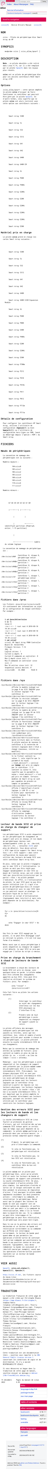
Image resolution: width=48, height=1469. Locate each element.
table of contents (29, 1402)
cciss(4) (5, 25)
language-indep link (29, 1389)
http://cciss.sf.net (12, 1275)
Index (9, 4)
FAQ (32, 4)
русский (24, 1435)
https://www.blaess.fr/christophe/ (19, 1300)
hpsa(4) (19, 68)
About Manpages (21, 4)
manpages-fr (27, 13)
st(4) (31, 846)
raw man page (27, 1396)
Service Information (15, 10)
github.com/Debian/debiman (29, 1463)
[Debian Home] (3, 4)
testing (23, 1419)
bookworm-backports (15, 13)
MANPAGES (10, 1)
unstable (24, 1422)
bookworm (25, 1412)
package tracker (27, 1393)
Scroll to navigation (11, 19)
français (24, 1432)
